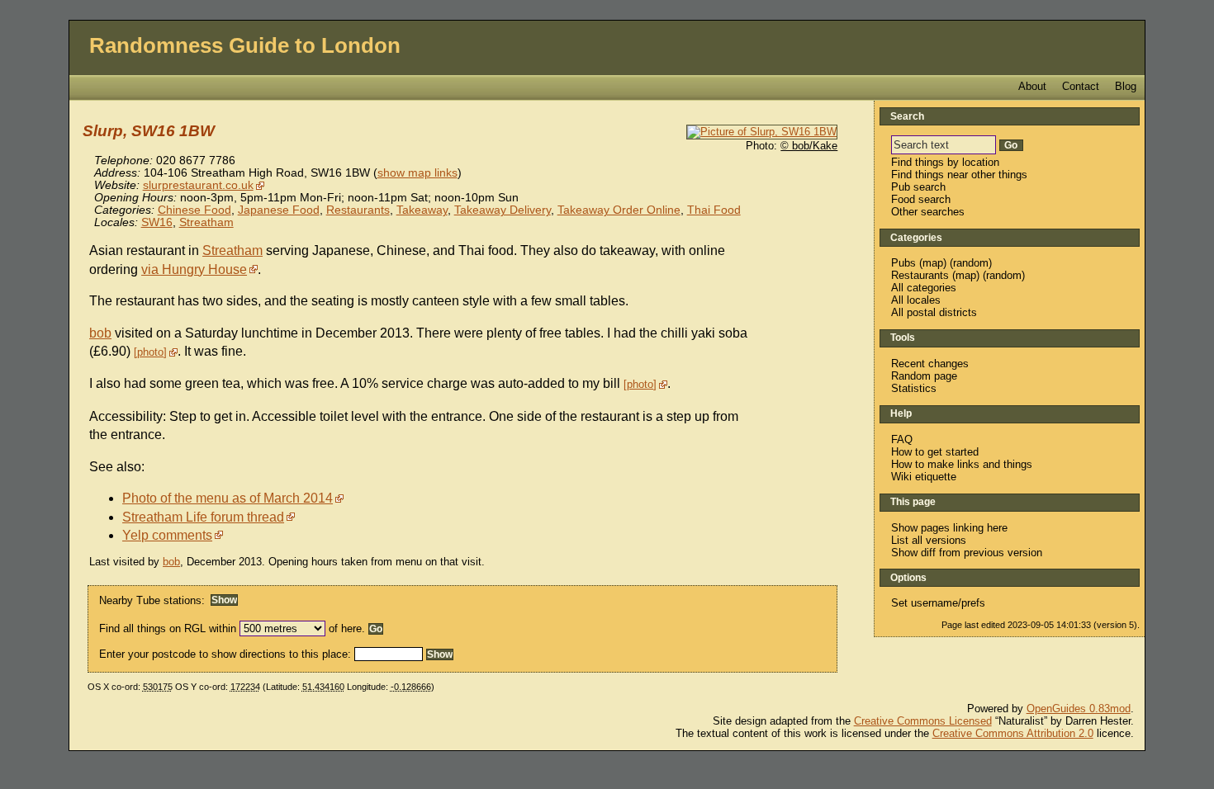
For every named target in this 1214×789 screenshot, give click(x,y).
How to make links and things (961, 464)
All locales (916, 300)
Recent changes (930, 363)
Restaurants (358, 210)
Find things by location (945, 162)
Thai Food (714, 210)
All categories (923, 287)
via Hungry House (194, 269)
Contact (1080, 86)
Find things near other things (959, 174)
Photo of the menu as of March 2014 (227, 498)
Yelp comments (167, 535)
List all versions (928, 540)
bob (100, 333)
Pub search (918, 187)
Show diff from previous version (966, 552)
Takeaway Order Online (619, 210)
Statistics (914, 388)
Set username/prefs (938, 603)
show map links (417, 173)
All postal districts (934, 312)
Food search (921, 199)
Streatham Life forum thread (203, 517)
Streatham (206, 222)
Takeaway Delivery (502, 210)
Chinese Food (194, 210)
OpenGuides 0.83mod (1079, 708)
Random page (924, 376)
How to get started (935, 452)
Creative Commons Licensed (923, 721)
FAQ (902, 439)
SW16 (157, 222)
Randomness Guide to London (245, 45)
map (932, 263)
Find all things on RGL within (167, 628)
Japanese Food (279, 210)
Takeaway (422, 210)
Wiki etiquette (923, 476)
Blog (1125, 86)
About (1032, 86)
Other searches (928, 212)
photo (150, 352)
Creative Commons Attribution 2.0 (1012, 733)
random (971, 263)
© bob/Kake (808, 145)
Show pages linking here (949, 528)
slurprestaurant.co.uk (198, 185)
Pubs (903, 263)
